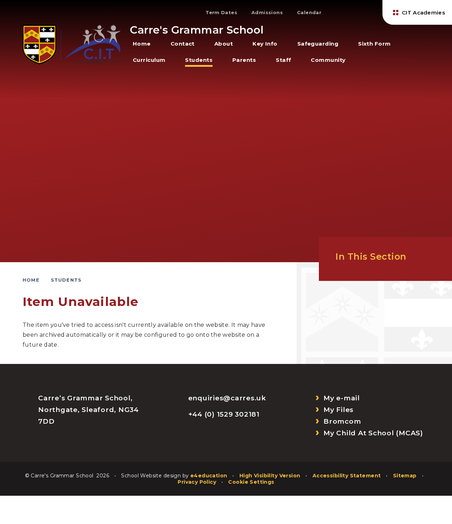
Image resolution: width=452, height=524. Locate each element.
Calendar (309, 12)
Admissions (267, 12)
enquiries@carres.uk (227, 398)
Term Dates (221, 12)
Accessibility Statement (347, 475)
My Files (338, 410)
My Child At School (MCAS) (373, 433)
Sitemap (405, 475)
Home (31, 280)
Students (66, 280)
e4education (208, 475)
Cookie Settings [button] (251, 482)
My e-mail (341, 398)
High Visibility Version (270, 475)
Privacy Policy (197, 482)
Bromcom (342, 421)
